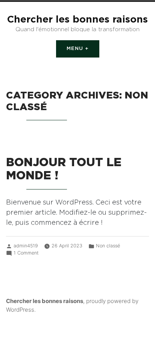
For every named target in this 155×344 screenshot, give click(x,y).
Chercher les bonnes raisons (77, 19)
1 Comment (26, 253)
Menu (83, 48)
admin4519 (26, 246)
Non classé (108, 246)
